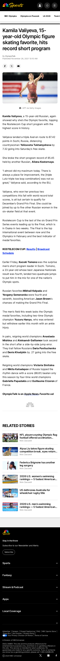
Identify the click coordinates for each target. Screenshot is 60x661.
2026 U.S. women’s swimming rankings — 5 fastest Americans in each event (38, 478)
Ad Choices (17, 633)
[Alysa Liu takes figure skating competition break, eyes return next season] (10, 451)
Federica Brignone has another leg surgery (37, 464)
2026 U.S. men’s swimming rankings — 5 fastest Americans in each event (38, 505)
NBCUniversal (18, 640)
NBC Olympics (10, 16)
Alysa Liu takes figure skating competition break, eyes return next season (37, 450)
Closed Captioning (27, 631)
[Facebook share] (4, 66)
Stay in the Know (10, 541)
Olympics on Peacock (29, 16)
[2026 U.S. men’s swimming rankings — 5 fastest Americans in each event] (10, 507)
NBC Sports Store (49, 631)
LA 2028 (46, 16)
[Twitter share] (11, 66)
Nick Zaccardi (26, 441)
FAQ (38, 631)
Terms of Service (41, 635)
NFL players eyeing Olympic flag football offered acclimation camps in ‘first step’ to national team (38, 436)
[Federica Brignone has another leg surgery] (10, 465)
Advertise (6, 631)
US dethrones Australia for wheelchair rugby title (35, 491)
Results (31, 249)
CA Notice (29, 635)
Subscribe (9, 552)
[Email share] (18, 66)
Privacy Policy (29, 633)
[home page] (12, 5)
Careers (15, 631)
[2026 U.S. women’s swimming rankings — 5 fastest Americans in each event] (10, 479)
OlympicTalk (10, 56)
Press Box (7, 633)
